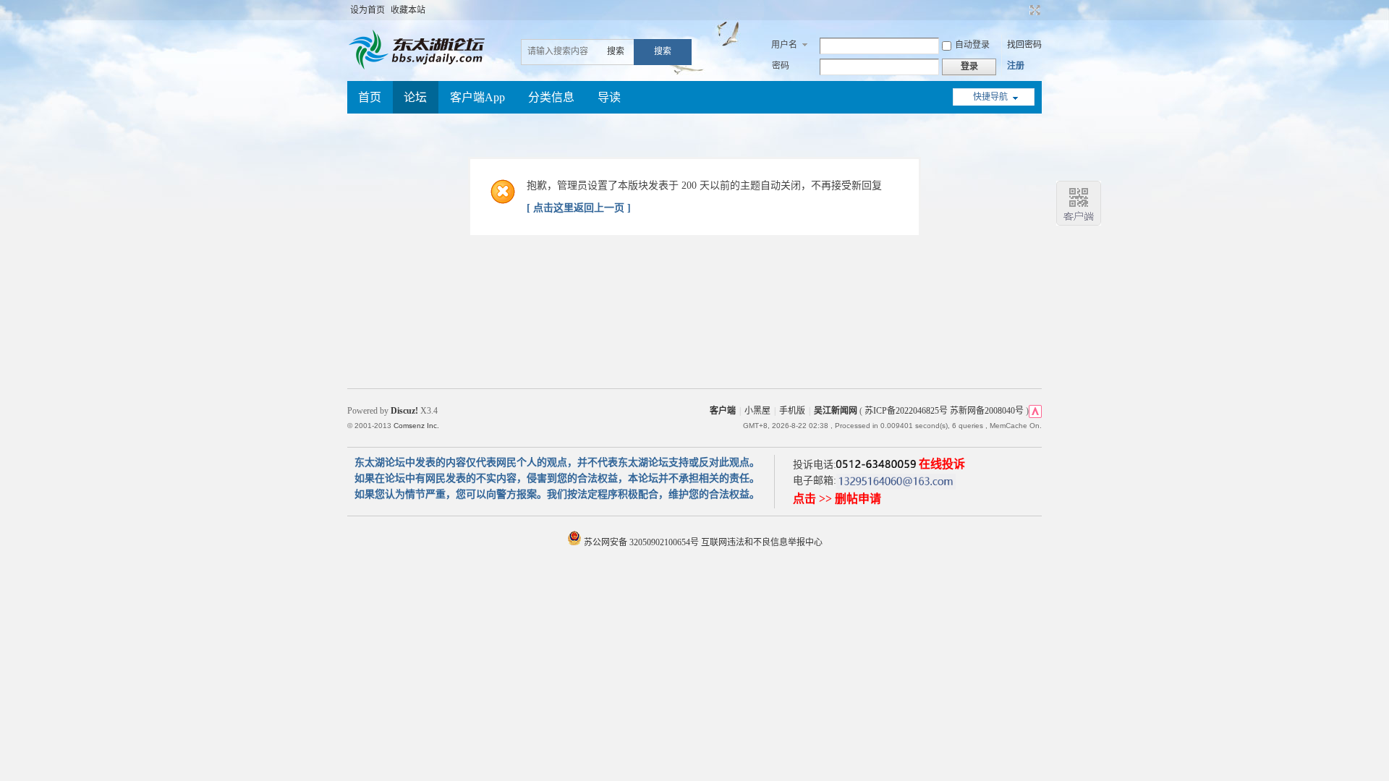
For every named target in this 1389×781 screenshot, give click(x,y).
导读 (609, 97)
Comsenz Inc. (416, 426)
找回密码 (1024, 45)
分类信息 (551, 97)
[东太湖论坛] (419, 68)
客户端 (723, 411)
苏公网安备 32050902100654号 (641, 542)
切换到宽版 (1033, 10)
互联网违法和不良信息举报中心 (762, 542)
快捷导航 (990, 97)
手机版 (792, 411)
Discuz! (404, 411)
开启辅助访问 (1021, 10)
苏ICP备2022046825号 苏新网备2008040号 (944, 411)
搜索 (615, 51)
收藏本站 (408, 10)
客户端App (477, 97)
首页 (369, 97)
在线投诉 (942, 464)
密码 (780, 66)
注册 (1015, 66)
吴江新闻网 (835, 411)
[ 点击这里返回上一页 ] (579, 207)
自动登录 (972, 45)
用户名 (784, 45)
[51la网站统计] (1035, 411)
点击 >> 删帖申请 (837, 498)
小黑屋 (757, 411)
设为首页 (367, 10)
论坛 (415, 97)
